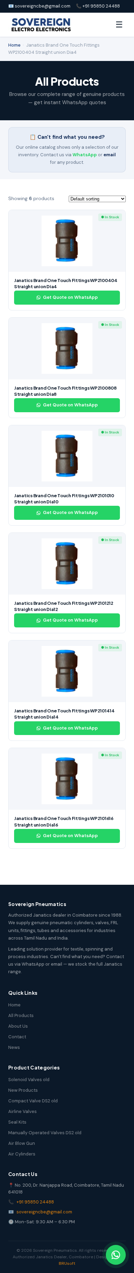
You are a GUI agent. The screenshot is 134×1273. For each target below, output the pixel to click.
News (14, 1047)
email (109, 155)
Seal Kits (17, 1122)
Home (14, 45)
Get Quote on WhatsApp (70, 297)
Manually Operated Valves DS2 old (44, 1133)
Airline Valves (22, 1111)
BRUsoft (67, 1263)
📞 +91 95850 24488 (98, 6)
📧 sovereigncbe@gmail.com (39, 6)
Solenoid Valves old (28, 1079)
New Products (23, 1090)
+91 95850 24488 (35, 1202)
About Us (18, 1026)
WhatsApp (84, 155)
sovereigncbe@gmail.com (44, 1212)
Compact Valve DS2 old (33, 1101)
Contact (17, 1037)
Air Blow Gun (21, 1143)
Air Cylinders (21, 1154)
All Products (21, 1015)
